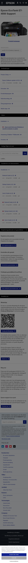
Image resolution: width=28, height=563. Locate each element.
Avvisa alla (14, 557)
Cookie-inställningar (14, 561)
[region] (14, 554)
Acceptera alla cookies (14, 554)
